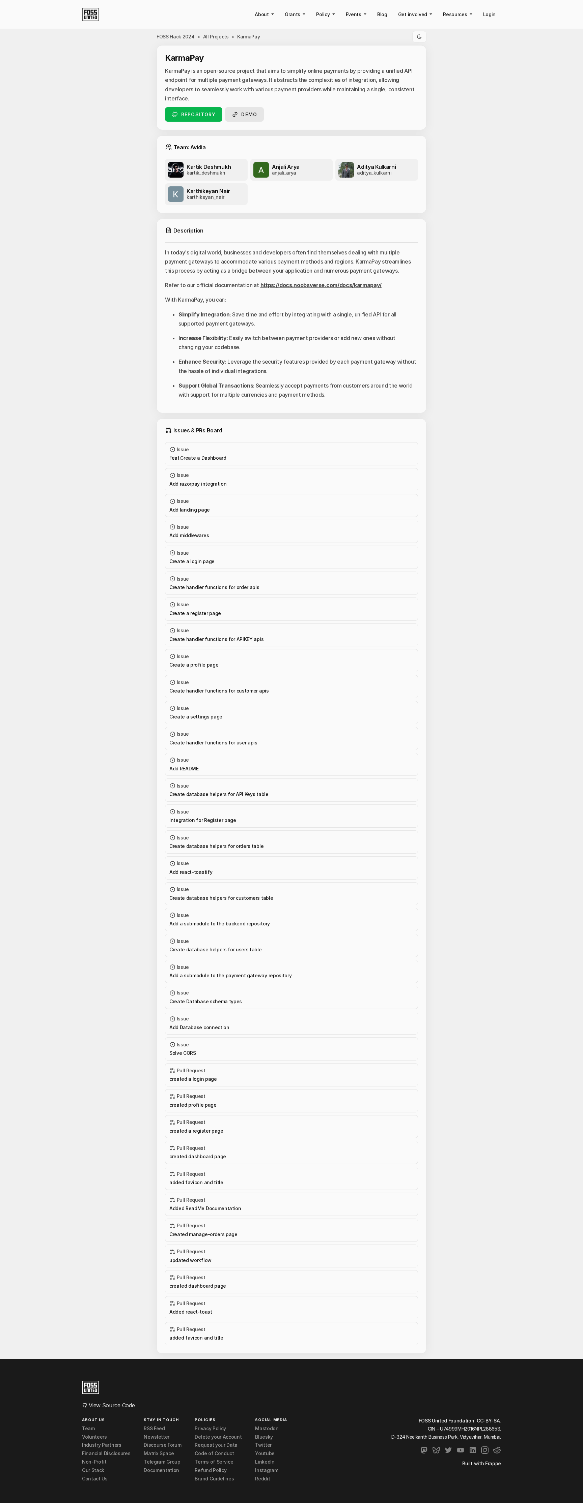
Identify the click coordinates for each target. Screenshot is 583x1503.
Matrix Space (159, 1453)
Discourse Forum (162, 1445)
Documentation (161, 1470)
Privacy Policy (210, 1428)
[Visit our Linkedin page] (473, 1450)
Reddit (262, 1478)
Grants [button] (293, 14)
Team (88, 1428)
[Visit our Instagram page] (485, 1450)
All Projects (216, 36)
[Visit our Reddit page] (497, 1450)
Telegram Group (162, 1462)
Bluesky (264, 1437)
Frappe (493, 1463)
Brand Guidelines (214, 1478)
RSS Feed (154, 1428)
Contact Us (95, 1478)
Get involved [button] (413, 14)
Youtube (265, 1453)
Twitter (263, 1445)
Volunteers (94, 1437)
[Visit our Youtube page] (460, 1450)
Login (489, 14)
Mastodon (266, 1428)
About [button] (262, 14)
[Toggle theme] (419, 36)
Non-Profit (94, 1462)
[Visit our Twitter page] (448, 1450)
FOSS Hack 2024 (176, 36)
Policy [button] (323, 14)
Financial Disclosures (106, 1453)
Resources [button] (455, 14)
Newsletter (156, 1437)
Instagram (266, 1470)
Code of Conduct (214, 1453)
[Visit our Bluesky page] (436, 1450)
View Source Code (111, 1405)
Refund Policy (210, 1470)
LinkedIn (264, 1462)
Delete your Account (218, 1437)
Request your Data (216, 1445)
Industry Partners (101, 1445)
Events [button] (354, 14)
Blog (382, 14)
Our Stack (93, 1470)
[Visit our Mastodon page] (424, 1450)
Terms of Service (214, 1462)
